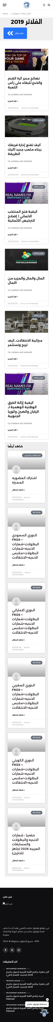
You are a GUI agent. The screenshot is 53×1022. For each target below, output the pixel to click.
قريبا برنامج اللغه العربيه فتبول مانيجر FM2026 (25, 997)
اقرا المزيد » (13, 101)
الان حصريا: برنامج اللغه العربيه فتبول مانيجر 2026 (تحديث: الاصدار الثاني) (27, 973)
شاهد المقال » (18, 490)
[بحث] (48, 5)
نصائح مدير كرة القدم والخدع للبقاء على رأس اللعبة (25, 83)
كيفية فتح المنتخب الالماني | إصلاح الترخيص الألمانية (22, 216)
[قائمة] (5, 5)
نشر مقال (19, 33)
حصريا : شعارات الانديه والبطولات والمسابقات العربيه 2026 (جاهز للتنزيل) (26, 844)
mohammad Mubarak (16, 969)
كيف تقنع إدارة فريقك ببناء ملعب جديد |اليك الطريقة (24, 149)
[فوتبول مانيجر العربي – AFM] (26, 5)
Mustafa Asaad (13, 981)
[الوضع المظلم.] (44, 5)
